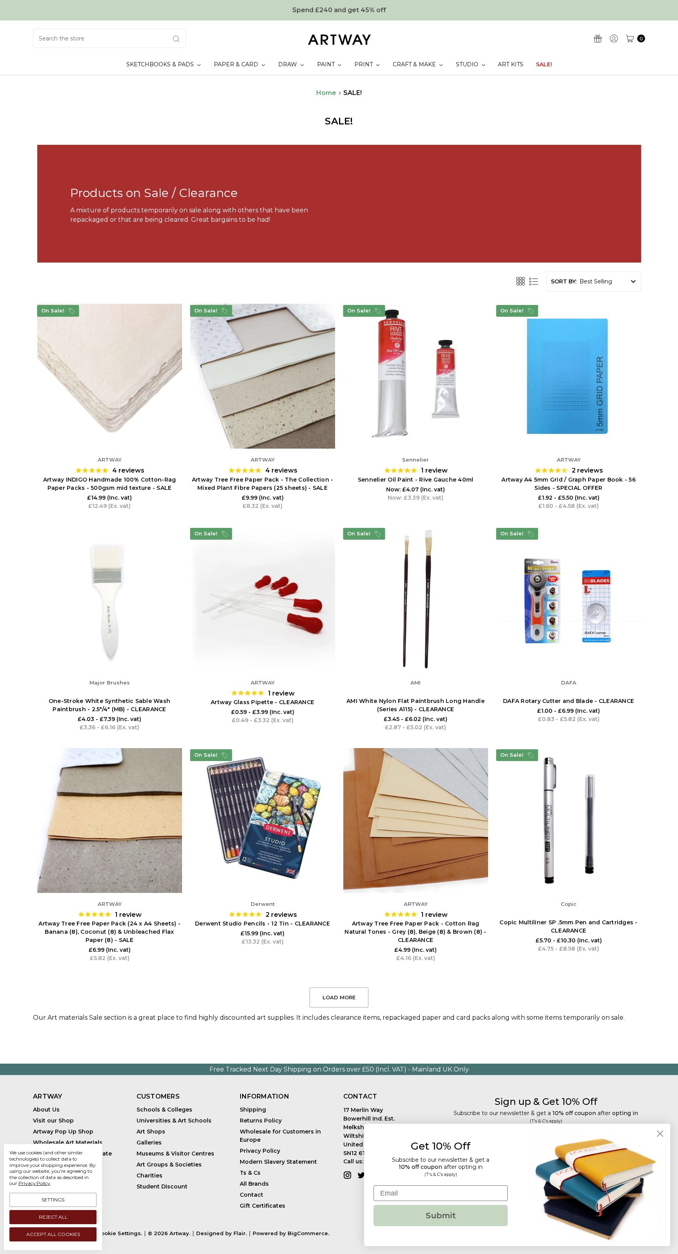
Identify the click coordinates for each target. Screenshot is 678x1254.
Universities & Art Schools (174, 1120)
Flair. (240, 1233)
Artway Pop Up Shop (63, 1131)
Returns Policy (261, 1120)
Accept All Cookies (53, 1234)
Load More (339, 997)
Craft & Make (415, 64)
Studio (468, 64)
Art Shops (151, 1131)
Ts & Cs (250, 1172)
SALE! (544, 64)
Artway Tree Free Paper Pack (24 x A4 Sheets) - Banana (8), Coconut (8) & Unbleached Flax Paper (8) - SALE (109, 932)
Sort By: (563, 281)
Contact (251, 1194)
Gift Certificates (262, 1205)
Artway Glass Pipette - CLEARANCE (262, 702)
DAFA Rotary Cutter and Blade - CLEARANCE (568, 701)
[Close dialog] (660, 1134)
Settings (53, 1200)
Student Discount (162, 1186)
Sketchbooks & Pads (160, 64)
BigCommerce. (308, 1233)
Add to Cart (262, 425)
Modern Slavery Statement (278, 1161)
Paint (326, 64)
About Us (46, 1109)
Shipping (253, 1109)
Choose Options (109, 425)
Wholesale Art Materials (67, 1142)
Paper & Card (237, 64)
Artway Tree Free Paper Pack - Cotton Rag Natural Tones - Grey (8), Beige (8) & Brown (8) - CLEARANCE (415, 932)
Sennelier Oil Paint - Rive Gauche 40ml (416, 479)
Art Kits (510, 64)
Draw (288, 64)
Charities (149, 1175)
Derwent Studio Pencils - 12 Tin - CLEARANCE (262, 923)
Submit (441, 1215)
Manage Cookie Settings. (107, 1233)
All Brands (254, 1183)
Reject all (53, 1217)
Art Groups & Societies (169, 1164)
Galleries (149, 1142)
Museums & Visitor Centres (175, 1153)
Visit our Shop (53, 1120)
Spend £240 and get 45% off (339, 10)
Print (364, 64)
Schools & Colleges (164, 1109)
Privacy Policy (260, 1150)
